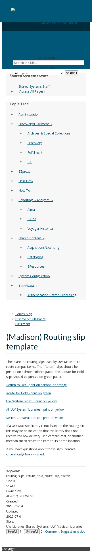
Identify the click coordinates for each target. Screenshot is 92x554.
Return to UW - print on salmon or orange (36, 385)
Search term (46, 58)
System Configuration (34, 276)
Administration (29, 114)
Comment (52, 531)
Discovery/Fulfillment (30, 319)
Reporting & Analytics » (36, 200)
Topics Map (23, 314)
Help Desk (26, 181)
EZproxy (24, 171)
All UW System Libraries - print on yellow (35, 409)
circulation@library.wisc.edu (26, 454)
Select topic (46, 68)
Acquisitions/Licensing (43, 247)
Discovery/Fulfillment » (35, 124)
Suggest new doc (73, 531)
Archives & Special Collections (49, 133)
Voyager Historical (40, 228)
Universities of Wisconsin (59, 23)
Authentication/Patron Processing (51, 295)
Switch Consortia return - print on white (34, 418)
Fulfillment (34, 152)
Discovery (34, 143)
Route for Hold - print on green (28, 393)
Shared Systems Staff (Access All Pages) (34, 88)
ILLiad (31, 219)
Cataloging (35, 257)
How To (24, 190)
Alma (31, 209)
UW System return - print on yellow (31, 401)
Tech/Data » (28, 285)
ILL (29, 162)
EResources (35, 266)
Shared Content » (31, 238)
